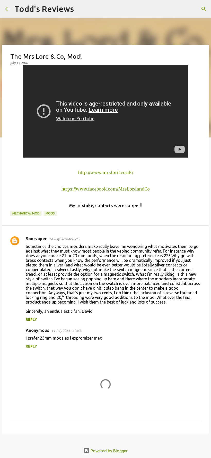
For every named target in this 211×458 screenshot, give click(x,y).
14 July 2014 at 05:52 (64, 239)
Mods (50, 213)
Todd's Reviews (44, 8)
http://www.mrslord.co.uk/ (105, 172)
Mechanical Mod (26, 213)
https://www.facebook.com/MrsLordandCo (105, 189)
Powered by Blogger (109, 450)
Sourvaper (36, 238)
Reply (31, 319)
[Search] (81, 9)
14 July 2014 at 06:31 (66, 330)
